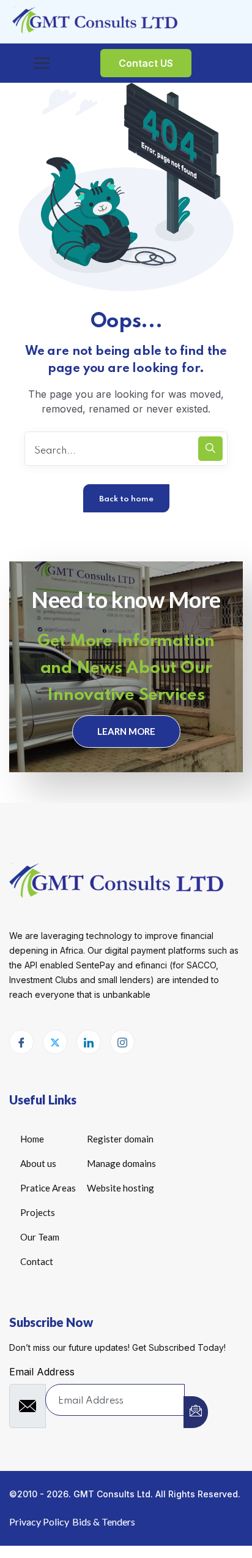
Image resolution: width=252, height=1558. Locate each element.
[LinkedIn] (88, 1042)
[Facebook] (21, 1042)
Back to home (126, 499)
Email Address (42, 1372)
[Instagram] (122, 1042)
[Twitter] (55, 1042)
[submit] (195, 1412)
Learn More (126, 731)
